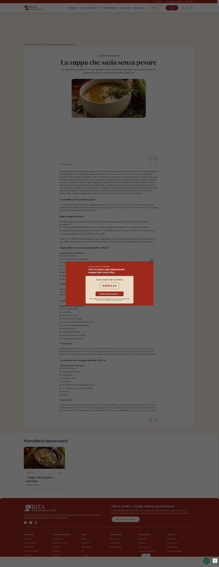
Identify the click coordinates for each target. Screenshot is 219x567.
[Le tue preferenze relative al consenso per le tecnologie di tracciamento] (215, 561)
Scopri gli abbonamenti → (109, 294)
